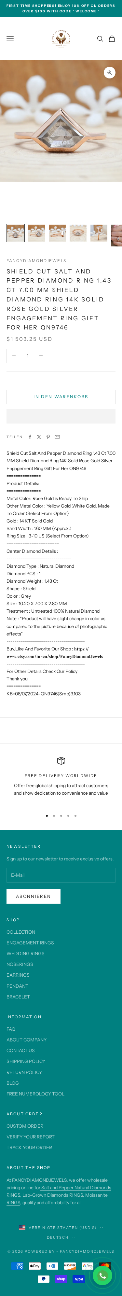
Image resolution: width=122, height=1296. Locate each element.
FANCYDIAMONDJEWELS (39, 1180)
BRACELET (18, 997)
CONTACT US (21, 1050)
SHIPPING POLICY (26, 1061)
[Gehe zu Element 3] (57, 233)
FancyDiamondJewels (36, 260)
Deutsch (58, 1237)
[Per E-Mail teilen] (57, 436)
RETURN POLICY (24, 1072)
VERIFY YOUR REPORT (31, 1137)
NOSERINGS (20, 964)
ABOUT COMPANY (27, 1040)
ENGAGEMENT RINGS (30, 943)
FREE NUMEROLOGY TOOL (35, 1094)
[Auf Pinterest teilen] (48, 436)
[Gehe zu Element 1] (16, 233)
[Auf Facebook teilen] (30, 436)
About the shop (28, 1167)
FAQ (11, 1029)
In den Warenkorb (61, 396)
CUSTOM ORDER (25, 1126)
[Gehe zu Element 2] (36, 233)
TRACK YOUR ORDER (29, 1147)
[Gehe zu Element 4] (78, 233)
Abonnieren (33, 896)
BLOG (13, 1083)
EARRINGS (18, 975)
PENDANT (17, 986)
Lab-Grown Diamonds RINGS (52, 1195)
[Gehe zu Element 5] (99, 233)
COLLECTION (21, 932)
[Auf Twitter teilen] (39, 436)
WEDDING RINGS (26, 953)
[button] (61, 416)
